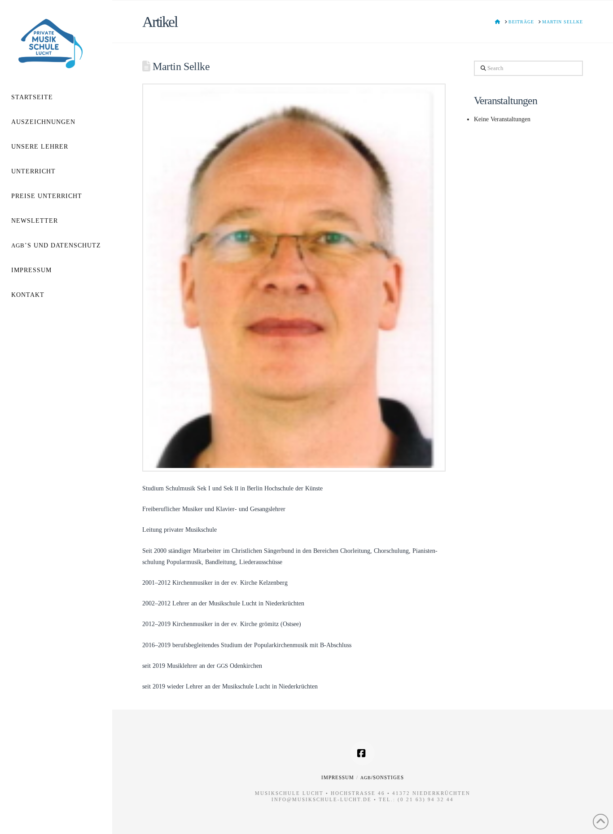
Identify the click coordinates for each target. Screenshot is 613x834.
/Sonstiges (382, 777)
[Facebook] (362, 753)
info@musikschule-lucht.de (321, 799)
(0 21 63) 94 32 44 (426, 799)
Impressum (337, 777)
